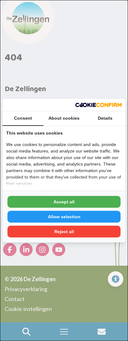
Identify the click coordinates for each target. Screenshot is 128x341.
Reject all (64, 231)
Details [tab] (105, 118)
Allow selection (64, 216)
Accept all (64, 201)
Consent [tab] (23, 118)
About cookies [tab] (64, 118)
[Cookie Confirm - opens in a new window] (98, 105)
